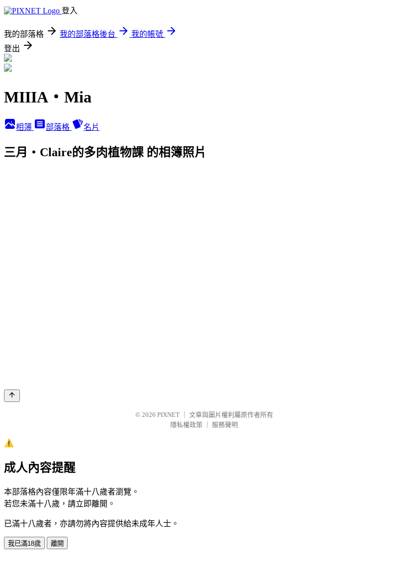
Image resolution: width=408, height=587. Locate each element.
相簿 (25, 127)
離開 (57, 543)
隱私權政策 (186, 424)
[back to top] (12, 396)
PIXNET (168, 414)
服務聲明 (225, 424)
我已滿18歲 (24, 543)
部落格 (59, 127)
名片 (92, 127)
